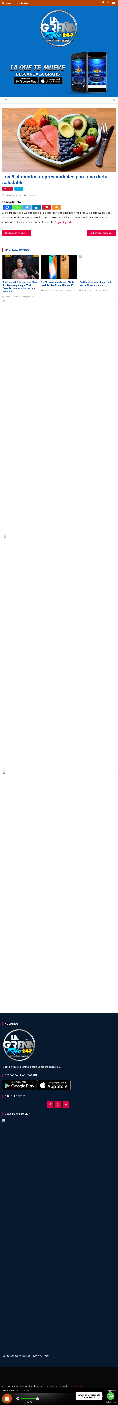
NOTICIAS (8, 188)
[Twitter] (26, 207)
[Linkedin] (36, 207)
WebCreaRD (78, 1386)
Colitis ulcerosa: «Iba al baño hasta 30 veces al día (95, 284)
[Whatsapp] (17, 207)
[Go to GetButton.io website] (111, 1402)
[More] (56, 207)
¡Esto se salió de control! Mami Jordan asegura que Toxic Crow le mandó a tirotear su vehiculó (20, 287)
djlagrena (31, 195)
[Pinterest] (46, 207)
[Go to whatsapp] (110, 1396)
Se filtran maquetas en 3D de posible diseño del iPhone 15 (57, 284)
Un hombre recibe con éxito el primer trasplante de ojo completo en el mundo (103, 232)
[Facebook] (7, 207)
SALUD (18, 188)
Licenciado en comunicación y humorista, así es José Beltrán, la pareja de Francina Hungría (18, 232)
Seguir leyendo (63, 222)
